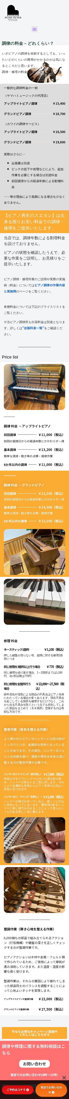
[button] (34, 29)
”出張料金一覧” (33, 328)
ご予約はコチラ (16, 1090)
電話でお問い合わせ (51, 1089)
